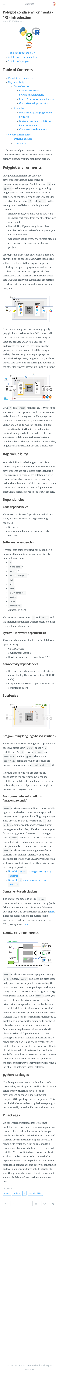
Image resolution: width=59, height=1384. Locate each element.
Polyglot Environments (20, 78)
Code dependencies (29, 90)
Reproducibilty (16, 82)
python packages (23, 138)
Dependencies (21, 86)
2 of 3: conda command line (22, 57)
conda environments (19, 134)
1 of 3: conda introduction (21, 52)
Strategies (19, 108)
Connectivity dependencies (33, 103)
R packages (20, 143)
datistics (29, 3)
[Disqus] (29, 1243)
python (17, 1193)
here (51, 911)
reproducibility (35, 1193)
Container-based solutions (33, 129)
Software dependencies (31, 94)
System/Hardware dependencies (36, 99)
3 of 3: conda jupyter (18, 61)
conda (20, 21)
